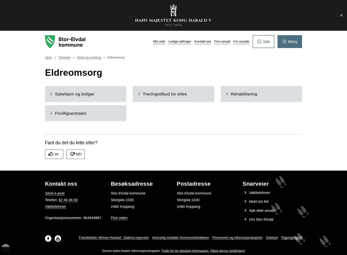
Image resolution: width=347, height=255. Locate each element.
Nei (79, 154)
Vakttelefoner (55, 207)
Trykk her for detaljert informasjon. (185, 251)
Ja (56, 154)
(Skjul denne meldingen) (227, 251)
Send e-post (54, 193)
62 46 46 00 (68, 200)
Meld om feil (258, 202)
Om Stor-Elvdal (261, 219)
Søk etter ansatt (262, 211)
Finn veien (119, 218)
